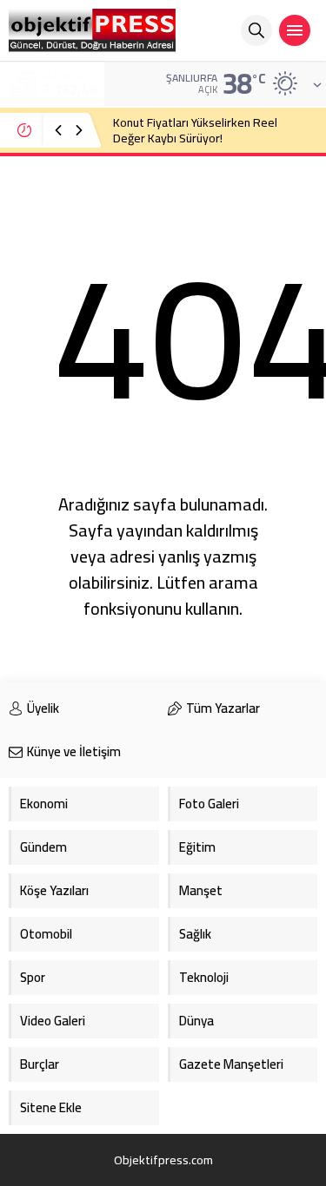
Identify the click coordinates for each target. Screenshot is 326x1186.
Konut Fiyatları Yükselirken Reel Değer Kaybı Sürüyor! (195, 130)
